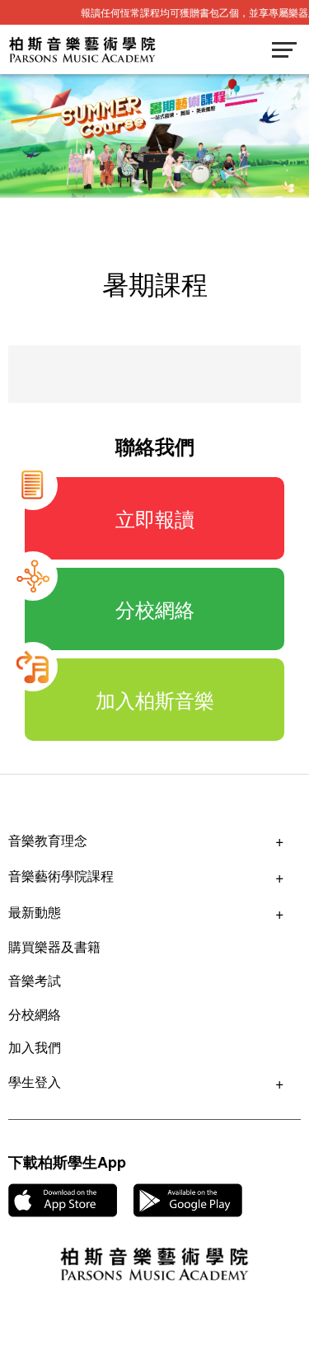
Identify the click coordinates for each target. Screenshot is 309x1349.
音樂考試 (34, 980)
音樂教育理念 (47, 840)
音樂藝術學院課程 (61, 875)
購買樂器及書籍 (54, 946)
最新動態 (34, 911)
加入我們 (34, 1047)
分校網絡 (34, 1014)
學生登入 (34, 1081)
